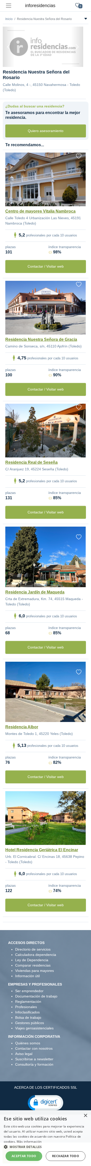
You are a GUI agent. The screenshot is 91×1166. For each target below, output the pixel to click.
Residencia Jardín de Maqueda (34, 592)
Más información (29, 1141)
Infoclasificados (27, 1012)
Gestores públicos (29, 1023)
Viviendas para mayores (34, 971)
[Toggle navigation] (8, 6)
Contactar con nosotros (34, 1048)
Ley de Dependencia (31, 960)
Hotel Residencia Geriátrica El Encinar (41, 850)
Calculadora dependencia (35, 955)
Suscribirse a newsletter (34, 1059)
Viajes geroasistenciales (34, 1028)
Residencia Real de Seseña (31, 462)
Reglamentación (28, 1002)
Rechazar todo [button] (65, 1156)
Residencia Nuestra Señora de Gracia (41, 339)
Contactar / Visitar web (46, 266)
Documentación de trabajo (36, 996)
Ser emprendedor (29, 991)
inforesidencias (40, 5)
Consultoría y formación (34, 1064)
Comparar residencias (33, 965)
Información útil (27, 976)
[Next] (77, 47)
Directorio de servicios (33, 949)
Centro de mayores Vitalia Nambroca (40, 211)
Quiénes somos (27, 1043)
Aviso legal (23, 1054)
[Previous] (9, 47)
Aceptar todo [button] (24, 1156)
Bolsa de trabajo (28, 1017)
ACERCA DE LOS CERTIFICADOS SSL (45, 1087)
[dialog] (45, 1138)
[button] (45, 1102)
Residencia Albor (21, 727)
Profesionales (26, 1007)
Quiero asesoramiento (45, 131)
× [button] (85, 1116)
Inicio (9, 19)
